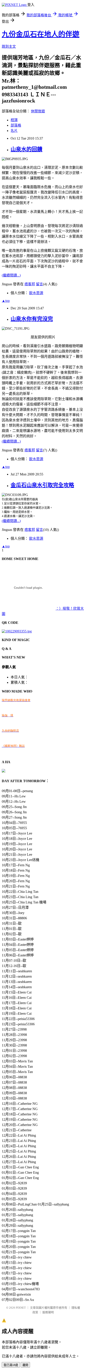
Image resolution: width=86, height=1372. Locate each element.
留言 (39, 284)
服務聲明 (48, 1312)
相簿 (14, 120)
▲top (6, 301)
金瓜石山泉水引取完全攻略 (42, 485)
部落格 (16, 125)
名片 (14, 130)
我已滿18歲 (11, 1365)
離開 (25, 1365)
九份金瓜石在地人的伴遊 (40, 34)
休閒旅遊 (38, 111)
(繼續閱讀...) (11, 275)
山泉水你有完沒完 (32, 319)
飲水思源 (36, 293)
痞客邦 (29, 284)
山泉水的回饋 (26, 149)
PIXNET (21, 1307)
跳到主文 (9, 46)
